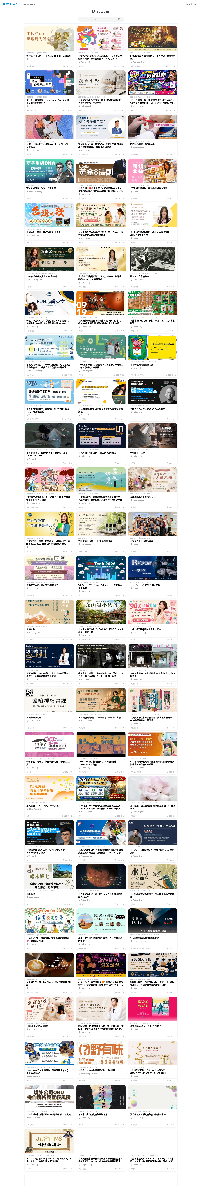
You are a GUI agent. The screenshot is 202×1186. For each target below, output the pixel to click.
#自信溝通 (30, 331)
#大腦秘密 (82, 287)
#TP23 (133, 551)
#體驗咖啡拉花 (32, 992)
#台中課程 (82, 860)
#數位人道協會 (136, 772)
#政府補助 (82, 419)
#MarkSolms (83, 948)
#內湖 (133, 463)
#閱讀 (81, 507)
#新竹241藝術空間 (137, 375)
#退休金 (30, 684)
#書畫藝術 (134, 728)
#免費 (81, 1125)
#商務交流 (134, 992)
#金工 (133, 816)
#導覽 (81, 375)
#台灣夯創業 (83, 154)
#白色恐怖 (30, 375)
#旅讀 (81, 331)
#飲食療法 (82, 1169)
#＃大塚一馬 (31, 110)
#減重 (81, 243)
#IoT (81, 595)
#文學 (81, 684)
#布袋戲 (30, 243)
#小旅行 (30, 639)
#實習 (29, 1080)
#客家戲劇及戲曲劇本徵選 (140, 948)
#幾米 (81, 66)
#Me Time (83, 551)
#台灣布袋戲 (135, 66)
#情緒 (29, 772)
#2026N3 (30, 1169)
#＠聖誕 (134, 507)
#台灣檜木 (134, 287)
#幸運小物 (30, 1036)
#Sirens (29, 463)
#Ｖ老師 (134, 198)
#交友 (133, 639)
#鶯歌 (29, 816)
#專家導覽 (134, 331)
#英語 (29, 551)
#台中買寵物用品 (33, 507)
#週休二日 (134, 243)
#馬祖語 (82, 1080)
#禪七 (29, 904)
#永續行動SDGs (85, 639)
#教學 (29, 287)
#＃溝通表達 (83, 772)
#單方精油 (30, 595)
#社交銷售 (82, 198)
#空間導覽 (134, 684)
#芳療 (133, 1169)
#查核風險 (30, 1125)
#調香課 (82, 110)
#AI (132, 110)
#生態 (133, 904)
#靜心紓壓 (30, 728)
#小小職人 (30, 66)
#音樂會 (134, 1125)
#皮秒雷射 (82, 1036)
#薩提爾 (82, 728)
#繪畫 (29, 154)
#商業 (29, 198)
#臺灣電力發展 (32, 419)
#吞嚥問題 (134, 154)
